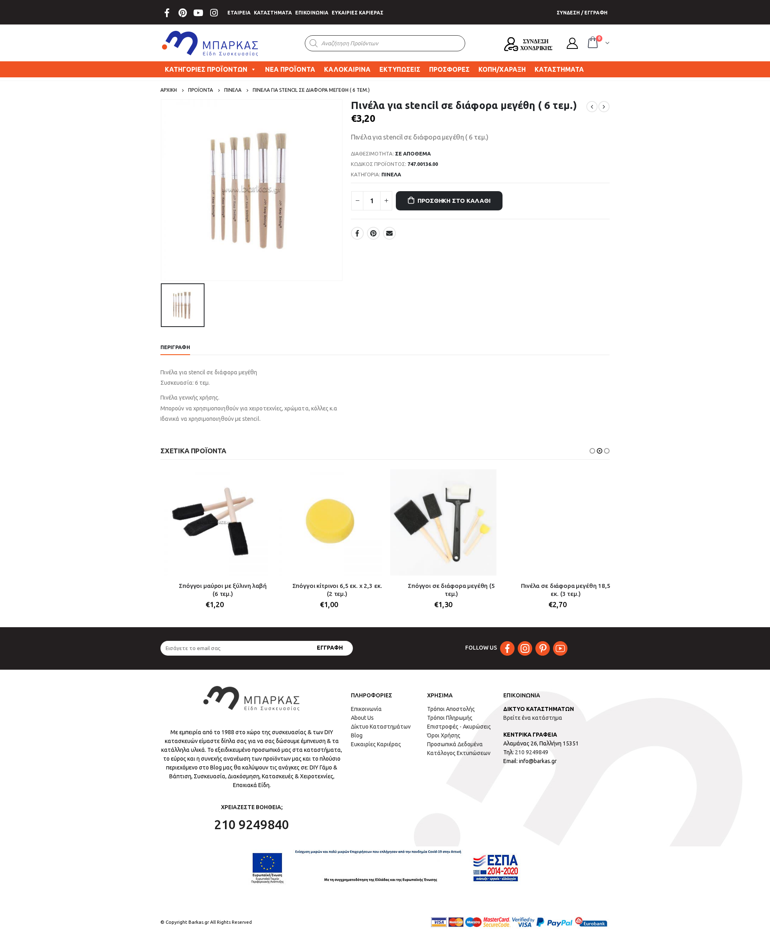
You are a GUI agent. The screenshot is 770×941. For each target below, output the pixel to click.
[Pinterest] (182, 13)
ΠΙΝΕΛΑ (391, 174)
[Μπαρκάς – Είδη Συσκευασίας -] (210, 43)
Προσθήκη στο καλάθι (453, 200)
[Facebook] (167, 13)
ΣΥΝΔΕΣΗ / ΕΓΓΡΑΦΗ (582, 12)
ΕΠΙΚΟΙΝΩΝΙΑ (311, 12)
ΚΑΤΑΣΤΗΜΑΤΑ (273, 12)
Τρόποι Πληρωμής (449, 718)
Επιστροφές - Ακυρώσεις (459, 726)
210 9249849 (531, 752)
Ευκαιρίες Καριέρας (376, 744)
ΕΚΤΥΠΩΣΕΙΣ (399, 69)
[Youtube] (198, 13)
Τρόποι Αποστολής (451, 709)
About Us (362, 718)
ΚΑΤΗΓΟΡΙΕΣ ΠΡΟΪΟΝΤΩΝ (206, 69)
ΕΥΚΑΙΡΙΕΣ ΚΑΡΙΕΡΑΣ (357, 12)
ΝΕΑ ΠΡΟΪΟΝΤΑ (290, 69)
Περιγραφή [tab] (175, 347)
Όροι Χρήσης (443, 735)
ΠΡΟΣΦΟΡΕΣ (449, 69)
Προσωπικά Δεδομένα (455, 744)
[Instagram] (214, 13)
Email (389, 233)
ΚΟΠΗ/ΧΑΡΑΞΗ (502, 69)
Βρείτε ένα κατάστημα (532, 718)
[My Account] (572, 43)
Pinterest (373, 233)
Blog (357, 735)
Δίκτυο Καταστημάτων (381, 726)
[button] (592, 451)
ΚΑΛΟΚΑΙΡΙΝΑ (347, 69)
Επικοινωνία (366, 709)
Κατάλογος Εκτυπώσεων (458, 753)
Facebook (357, 233)
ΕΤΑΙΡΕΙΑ (239, 12)
